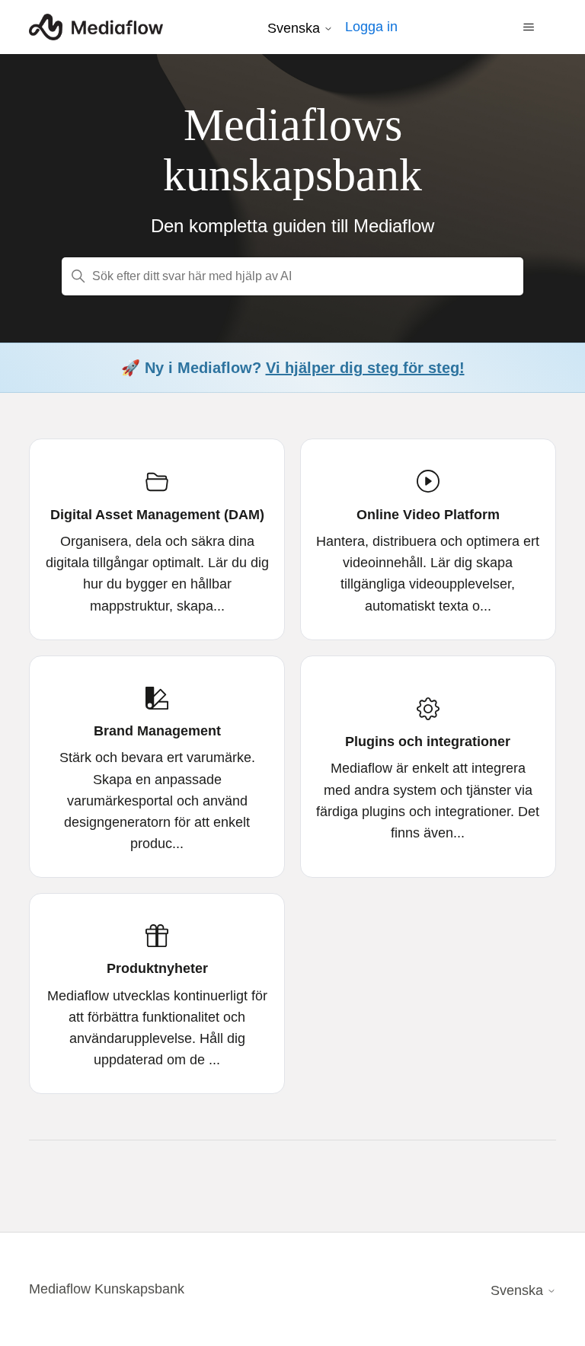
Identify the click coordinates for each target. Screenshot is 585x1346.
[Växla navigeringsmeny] (529, 27)
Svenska (295, 28)
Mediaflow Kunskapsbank (106, 1289)
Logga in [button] (371, 26)
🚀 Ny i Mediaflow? (293, 367)
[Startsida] (95, 27)
